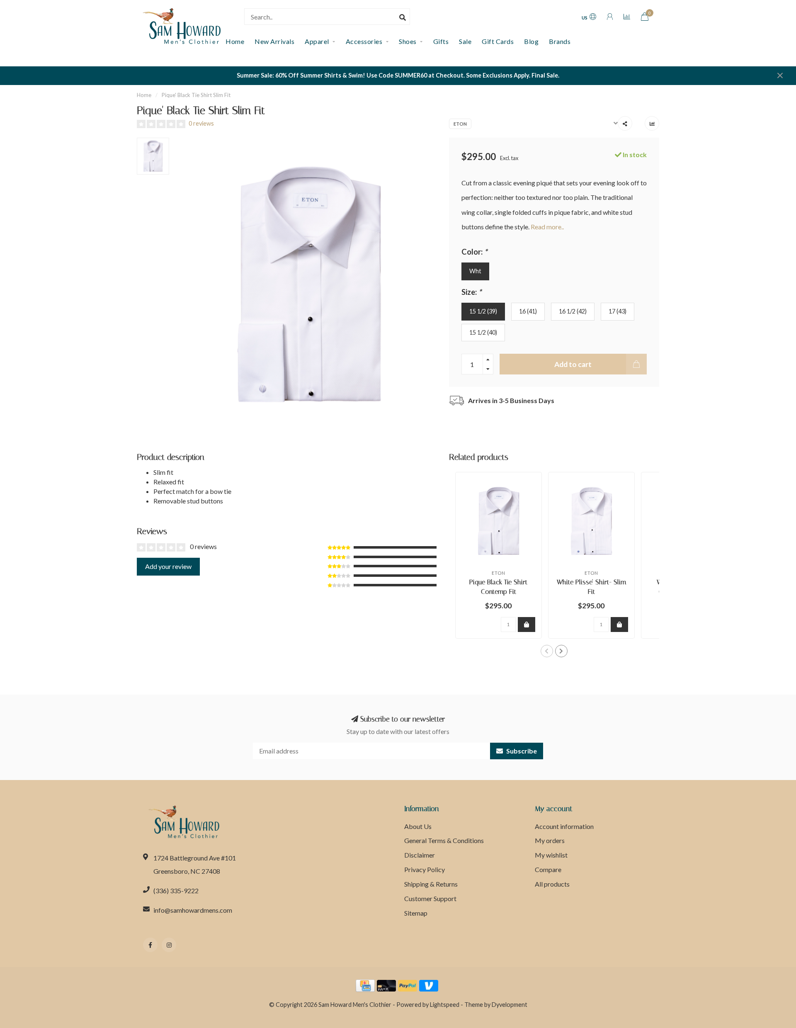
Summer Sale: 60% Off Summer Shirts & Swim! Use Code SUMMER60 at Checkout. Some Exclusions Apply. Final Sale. (398, 75)
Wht (475, 271)
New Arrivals (274, 41)
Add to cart (573, 364)
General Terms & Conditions (444, 840)
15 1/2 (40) (483, 332)
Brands (559, 41)
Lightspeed (444, 1004)
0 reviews (201, 123)
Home (144, 95)
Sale (465, 41)
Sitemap (415, 913)
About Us (418, 826)
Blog (531, 41)
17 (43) (617, 311)
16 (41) (528, 311)
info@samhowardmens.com (192, 910)
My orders (550, 840)
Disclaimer (419, 855)
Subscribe (521, 751)
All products (552, 884)
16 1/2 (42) (573, 311)
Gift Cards (498, 41)
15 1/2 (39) (483, 311)
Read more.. (547, 227)
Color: (474, 251)
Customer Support (430, 898)
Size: (471, 291)
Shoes (408, 41)
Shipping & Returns (431, 884)
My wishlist (551, 855)
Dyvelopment (509, 1004)
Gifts (441, 41)
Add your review (168, 566)
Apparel (317, 41)
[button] (547, 651)
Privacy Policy (424, 869)
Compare (548, 869)
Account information (564, 826)
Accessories (364, 41)
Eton (460, 123)
